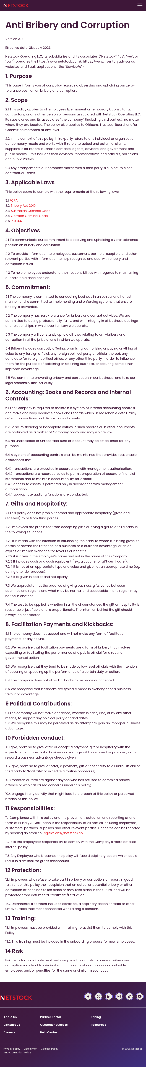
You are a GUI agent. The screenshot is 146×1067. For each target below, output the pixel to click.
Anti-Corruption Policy (17, 1052)
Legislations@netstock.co (63, 833)
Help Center (48, 1032)
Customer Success (54, 1025)
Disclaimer (30, 1049)
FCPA (14, 200)
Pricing (96, 1017)
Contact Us (12, 1025)
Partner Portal (50, 1017)
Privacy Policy (12, 1049)
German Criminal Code (29, 216)
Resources (98, 1025)
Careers (9, 1032)
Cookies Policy (49, 1049)
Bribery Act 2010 (23, 205)
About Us (10, 1017)
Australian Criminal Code (30, 211)
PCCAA (16, 221)
